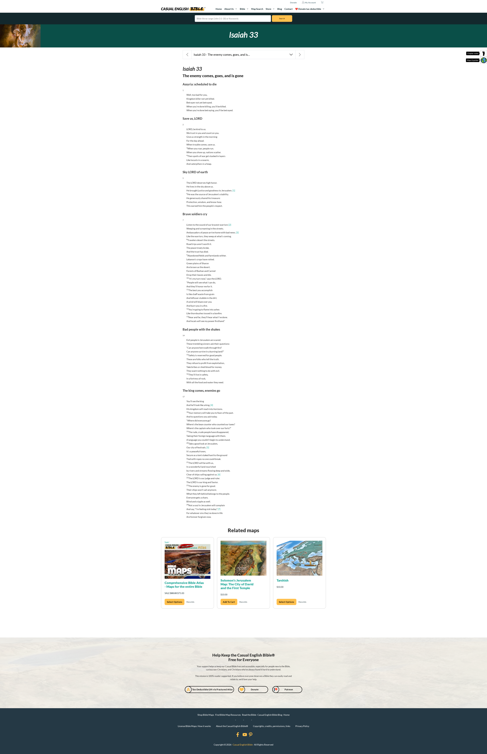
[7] (219, 509)
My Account (310, 2)
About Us (229, 8)
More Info (190, 602)
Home (219, 8)
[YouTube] (241, 734)
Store (268, 8)
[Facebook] (234, 734)
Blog (279, 8)
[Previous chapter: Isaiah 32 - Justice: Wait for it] (187, 54)
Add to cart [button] (229, 602)
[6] (219, 474)
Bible (242, 8)
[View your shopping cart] (322, 2)
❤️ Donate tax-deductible (308, 8)
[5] (207, 447)
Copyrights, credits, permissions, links (271, 726)
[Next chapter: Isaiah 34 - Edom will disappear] (299, 54)
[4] (211, 405)
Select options (174, 602)
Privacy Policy (302, 726)
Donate (293, 2)
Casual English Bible (243, 744)
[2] (230, 224)
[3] (237, 232)
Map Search (257, 8)
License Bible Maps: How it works (194, 726)
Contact (288, 8)
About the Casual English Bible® (232, 726)
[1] (233, 190)
